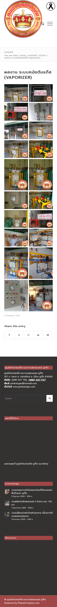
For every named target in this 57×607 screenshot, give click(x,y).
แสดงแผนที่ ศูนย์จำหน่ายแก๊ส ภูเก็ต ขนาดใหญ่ (26, 463)
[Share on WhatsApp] (28, 335)
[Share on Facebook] (9, 335)
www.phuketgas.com (24, 386)
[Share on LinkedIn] (38, 335)
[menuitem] (41, 23)
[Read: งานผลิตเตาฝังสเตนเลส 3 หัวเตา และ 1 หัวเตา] (7, 503)
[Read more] (50, 9)
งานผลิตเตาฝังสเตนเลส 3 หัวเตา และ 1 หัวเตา (31, 503)
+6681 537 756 (19, 380)
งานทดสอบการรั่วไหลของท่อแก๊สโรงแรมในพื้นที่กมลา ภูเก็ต (31, 491)
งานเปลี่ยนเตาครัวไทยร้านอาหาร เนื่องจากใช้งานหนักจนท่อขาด (32, 514)
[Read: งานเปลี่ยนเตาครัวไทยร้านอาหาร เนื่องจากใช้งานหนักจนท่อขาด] (7, 514)
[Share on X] (19, 335)
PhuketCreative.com (28, 603)
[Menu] (48, 23)
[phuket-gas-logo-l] (23, 19)
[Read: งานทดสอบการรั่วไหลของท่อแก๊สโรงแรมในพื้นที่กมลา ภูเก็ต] (7, 492)
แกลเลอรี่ (8, 52)
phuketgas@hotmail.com (23, 383)
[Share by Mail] (48, 335)
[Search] (41, 23)
